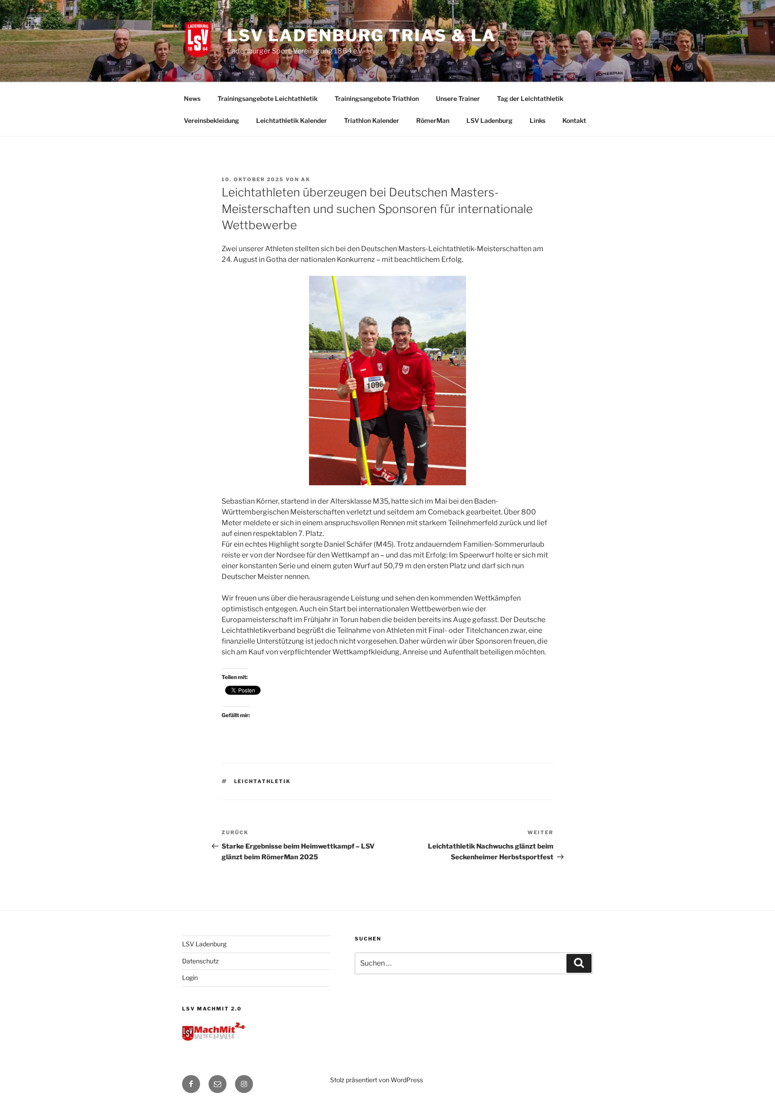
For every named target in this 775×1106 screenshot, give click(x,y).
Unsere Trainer (458, 98)
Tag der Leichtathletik (530, 98)
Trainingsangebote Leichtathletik (268, 98)
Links (537, 120)
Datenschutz (200, 961)
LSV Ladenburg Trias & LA (361, 35)
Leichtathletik (262, 781)
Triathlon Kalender (371, 120)
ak (305, 179)
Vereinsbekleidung (211, 120)
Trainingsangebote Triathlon (377, 98)
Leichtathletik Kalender (291, 120)
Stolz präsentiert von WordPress (376, 1080)
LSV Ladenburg (489, 120)
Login (190, 977)
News (192, 98)
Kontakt (574, 120)
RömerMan (432, 120)
